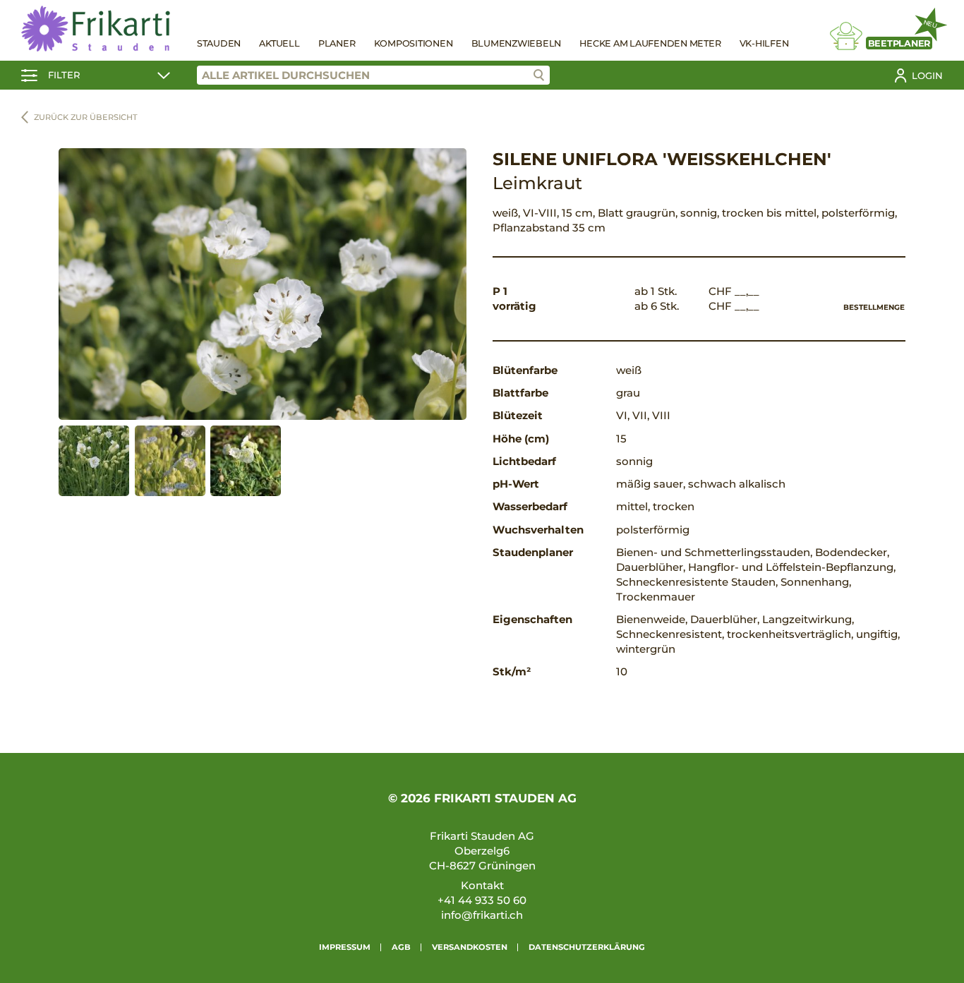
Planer (337, 43)
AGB (401, 947)
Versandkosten (469, 947)
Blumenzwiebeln (516, 43)
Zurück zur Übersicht (86, 117)
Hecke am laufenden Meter (650, 43)
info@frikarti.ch (482, 915)
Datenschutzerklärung (587, 947)
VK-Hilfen (764, 43)
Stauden (219, 43)
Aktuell (279, 43)
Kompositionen (413, 43)
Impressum (344, 947)
